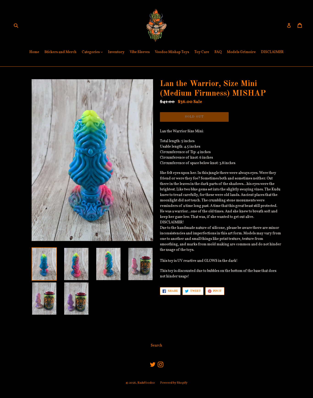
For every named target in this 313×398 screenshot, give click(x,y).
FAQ (218, 52)
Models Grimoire (241, 52)
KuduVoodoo (146, 383)
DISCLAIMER (272, 52)
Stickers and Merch (60, 52)
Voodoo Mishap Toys (172, 52)
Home (34, 52)
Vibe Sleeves (140, 52)
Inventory (116, 52)
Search (156, 345)
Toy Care (201, 52)
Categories (93, 52)
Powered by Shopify (173, 383)
